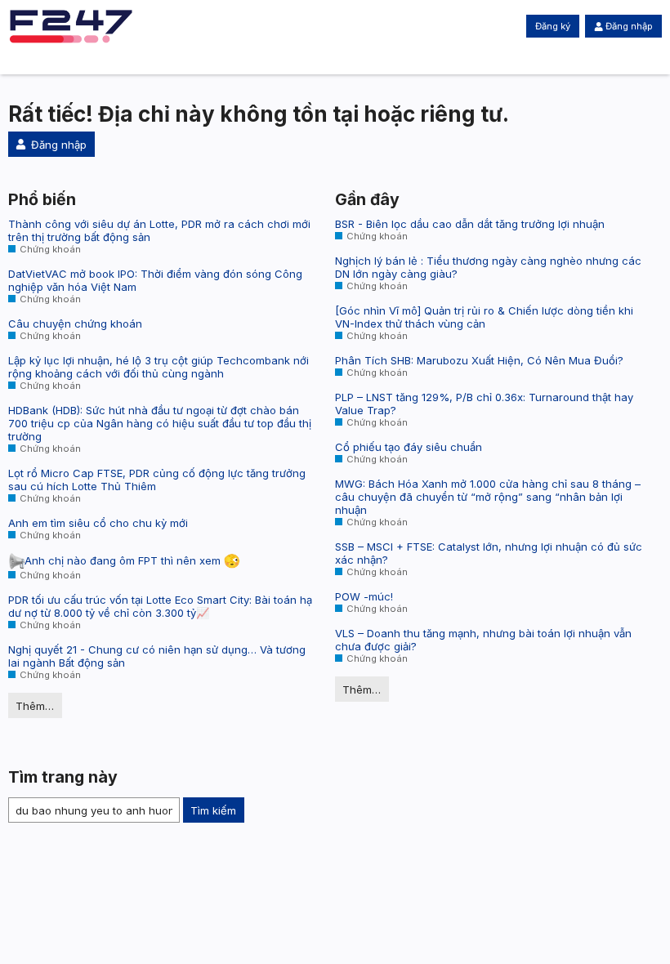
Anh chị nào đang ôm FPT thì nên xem (124, 560)
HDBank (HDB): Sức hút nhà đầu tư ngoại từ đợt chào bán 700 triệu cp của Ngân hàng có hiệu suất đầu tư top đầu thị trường (159, 423)
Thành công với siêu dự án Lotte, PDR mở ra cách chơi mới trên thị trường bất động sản (159, 230)
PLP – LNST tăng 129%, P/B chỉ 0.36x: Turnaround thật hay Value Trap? (484, 404)
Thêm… (35, 705)
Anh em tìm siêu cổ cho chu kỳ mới (98, 522)
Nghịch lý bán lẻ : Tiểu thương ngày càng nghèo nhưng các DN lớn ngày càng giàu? (488, 267)
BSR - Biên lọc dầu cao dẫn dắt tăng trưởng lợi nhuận (470, 223)
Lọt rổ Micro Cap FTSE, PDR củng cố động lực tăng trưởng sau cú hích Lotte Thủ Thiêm (157, 479)
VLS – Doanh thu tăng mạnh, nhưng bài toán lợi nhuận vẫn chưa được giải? (483, 640)
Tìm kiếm (213, 810)
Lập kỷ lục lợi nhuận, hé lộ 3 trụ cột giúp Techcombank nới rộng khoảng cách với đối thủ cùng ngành (158, 367)
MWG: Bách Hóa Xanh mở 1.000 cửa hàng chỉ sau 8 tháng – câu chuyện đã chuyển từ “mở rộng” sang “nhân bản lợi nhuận (488, 496)
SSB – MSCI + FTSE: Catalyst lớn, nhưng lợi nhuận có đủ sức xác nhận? (488, 553)
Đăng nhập (629, 26)
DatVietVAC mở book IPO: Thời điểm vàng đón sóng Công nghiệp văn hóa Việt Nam (155, 280)
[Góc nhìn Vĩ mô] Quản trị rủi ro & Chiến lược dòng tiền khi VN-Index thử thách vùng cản (484, 317)
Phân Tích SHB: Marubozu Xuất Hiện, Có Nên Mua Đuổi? (479, 360)
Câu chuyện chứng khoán (75, 323)
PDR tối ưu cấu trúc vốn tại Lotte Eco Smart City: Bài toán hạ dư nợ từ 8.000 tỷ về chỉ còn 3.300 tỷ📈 (160, 606)
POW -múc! (364, 596)
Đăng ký (552, 26)
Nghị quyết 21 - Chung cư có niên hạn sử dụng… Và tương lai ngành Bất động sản (157, 656)
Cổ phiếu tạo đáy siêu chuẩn (408, 446)
